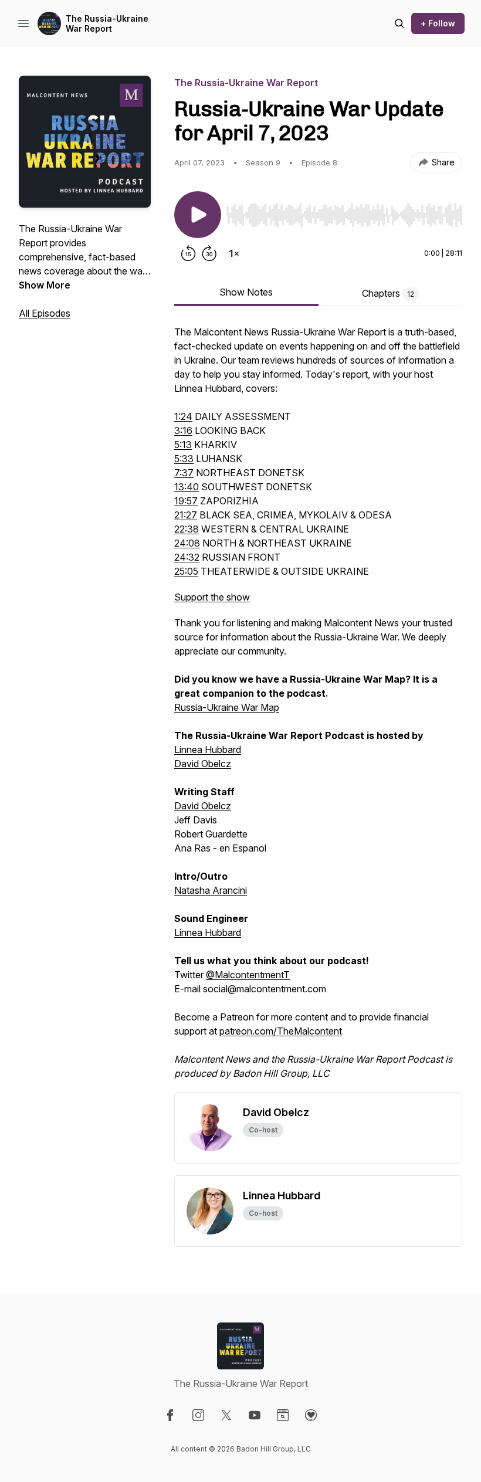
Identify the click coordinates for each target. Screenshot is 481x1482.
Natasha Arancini (210, 890)
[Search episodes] (399, 23)
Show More (44, 285)
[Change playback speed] (234, 253)
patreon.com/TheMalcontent (280, 1031)
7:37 (184, 473)
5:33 (184, 458)
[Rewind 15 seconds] (188, 253)
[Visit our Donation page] (311, 1415)
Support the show (212, 597)
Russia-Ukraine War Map (226, 707)
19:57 (186, 501)
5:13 (183, 444)
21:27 (185, 515)
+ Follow (438, 23)
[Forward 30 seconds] (209, 253)
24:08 (187, 543)
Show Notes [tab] (246, 292)
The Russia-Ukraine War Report (107, 23)
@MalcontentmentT (248, 975)
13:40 (186, 487)
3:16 (183, 430)
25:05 (186, 571)
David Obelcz (202, 763)
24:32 (186, 557)
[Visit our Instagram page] (198, 1415)
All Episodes (44, 313)
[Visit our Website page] (283, 1415)
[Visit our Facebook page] (170, 1415)
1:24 (183, 416)
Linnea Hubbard (207, 749)
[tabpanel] (318, 708)
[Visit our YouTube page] (254, 1415)
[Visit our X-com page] (226, 1415)
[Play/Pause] (197, 214)
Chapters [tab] (388, 293)
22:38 (186, 529)
